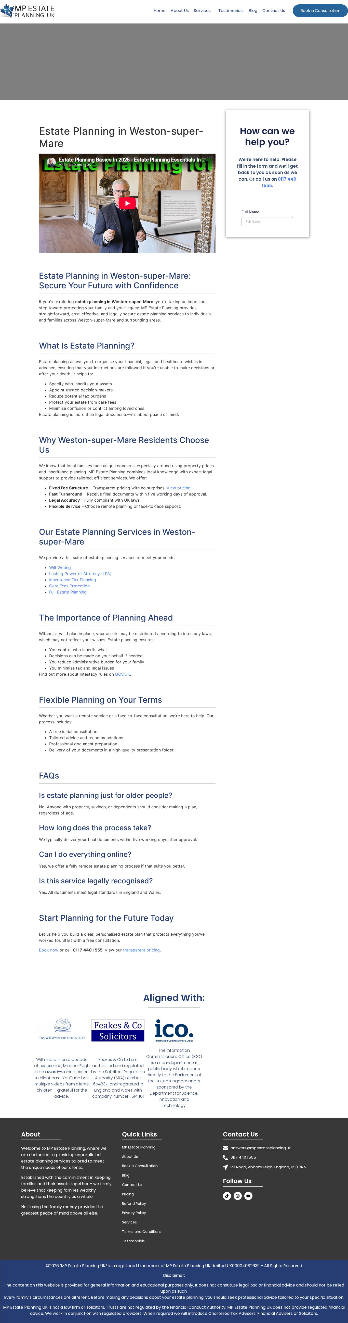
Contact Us (273, 11)
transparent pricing (141, 950)
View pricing (179, 487)
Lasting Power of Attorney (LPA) (80, 573)
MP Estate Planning (138, 1147)
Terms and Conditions (142, 1231)
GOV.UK (122, 674)
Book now (48, 950)
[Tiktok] (227, 1196)
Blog (253, 11)
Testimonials (231, 11)
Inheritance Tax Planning (72, 579)
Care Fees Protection (69, 585)
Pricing (128, 1194)
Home (160, 11)
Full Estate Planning (68, 592)
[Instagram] (238, 1196)
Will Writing (60, 567)
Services (202, 11)
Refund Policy (134, 1203)
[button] (203, 10)
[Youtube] (248, 1196)
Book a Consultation (320, 11)
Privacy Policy (134, 1212)
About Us (180, 11)
